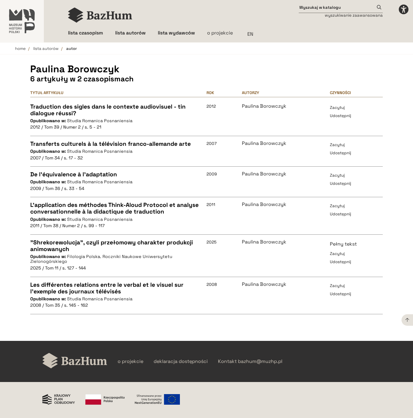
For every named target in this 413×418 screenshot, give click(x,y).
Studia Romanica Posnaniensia (99, 120)
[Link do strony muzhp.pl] (22, 21)
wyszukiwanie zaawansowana (354, 15)
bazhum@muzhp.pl (260, 361)
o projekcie (220, 33)
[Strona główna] (100, 15)
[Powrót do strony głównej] (74, 361)
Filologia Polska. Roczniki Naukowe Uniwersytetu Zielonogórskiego (101, 259)
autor (71, 48)
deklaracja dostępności (181, 361)
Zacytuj (337, 107)
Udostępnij (340, 115)
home (20, 48)
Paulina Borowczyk (264, 106)
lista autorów (46, 48)
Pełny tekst (343, 244)
